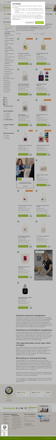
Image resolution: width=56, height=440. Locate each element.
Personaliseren (30, 22)
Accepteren (39, 22)
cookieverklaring (16, 19)
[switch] (4, 435)
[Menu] (7, 425)
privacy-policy (38, 17)
